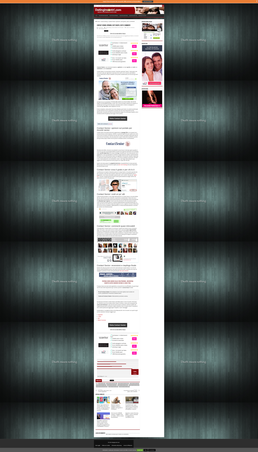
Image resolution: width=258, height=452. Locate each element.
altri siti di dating (123, 164)
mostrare (110, 123)
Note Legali (100, 5)
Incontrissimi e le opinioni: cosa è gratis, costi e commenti (130, 390)
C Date (99, 316)
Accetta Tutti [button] (140, 450)
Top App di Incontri (142, 15)
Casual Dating (104, 21)
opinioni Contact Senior (124, 386)
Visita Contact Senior (118, 118)
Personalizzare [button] (152, 450)
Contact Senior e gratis (101, 385)
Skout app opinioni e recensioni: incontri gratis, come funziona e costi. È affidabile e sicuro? (103, 407)
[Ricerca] (163, 6)
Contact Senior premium (134, 385)
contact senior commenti (124, 383)
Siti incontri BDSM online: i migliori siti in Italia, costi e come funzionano (117, 415)
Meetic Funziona (102, 320)
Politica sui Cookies (117, 5)
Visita (134, 46)
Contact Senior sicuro (113, 386)
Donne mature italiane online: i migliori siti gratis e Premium (117, 407)
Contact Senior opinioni (123, 385)
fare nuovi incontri (124, 270)
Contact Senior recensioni (102, 386)
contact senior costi (134, 383)
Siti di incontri (120, 27)
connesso (114, 434)
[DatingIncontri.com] (108, 10)
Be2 (99, 318)
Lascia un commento (130, 27)
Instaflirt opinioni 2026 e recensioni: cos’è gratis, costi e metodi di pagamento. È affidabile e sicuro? (103, 423)
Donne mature (115, 27)
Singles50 (100, 314)
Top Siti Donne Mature (113, 15)
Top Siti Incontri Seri (133, 15)
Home (96, 5)
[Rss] (155, 6)
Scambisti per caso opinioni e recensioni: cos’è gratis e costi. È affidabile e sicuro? (131, 407)
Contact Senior (102, 383)
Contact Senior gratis (112, 385)
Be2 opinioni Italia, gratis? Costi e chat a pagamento (104, 390)
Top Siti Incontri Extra (123, 15)
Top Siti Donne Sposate (103, 15)
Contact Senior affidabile (112, 383)
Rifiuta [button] (145, 450)
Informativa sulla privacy (108, 5)
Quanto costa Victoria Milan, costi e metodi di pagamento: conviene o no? (131, 415)
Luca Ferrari (100, 27)
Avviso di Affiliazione (128, 445)
